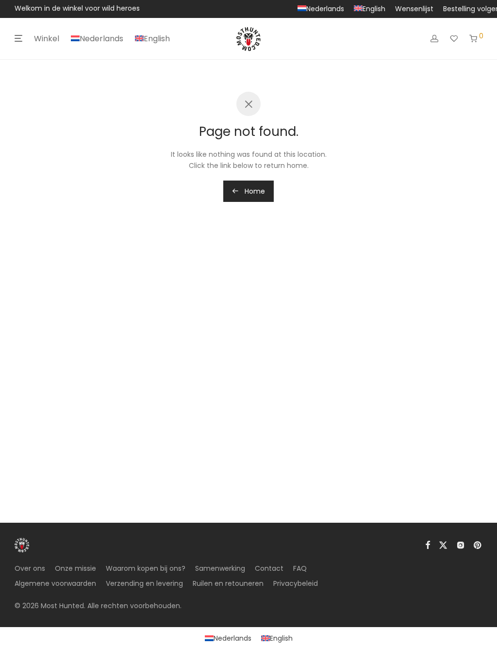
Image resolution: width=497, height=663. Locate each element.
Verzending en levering (144, 583)
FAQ (300, 568)
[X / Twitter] (443, 544)
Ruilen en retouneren (228, 583)
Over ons (30, 568)
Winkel (46, 38)
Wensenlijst (414, 8)
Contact (269, 568)
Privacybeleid (295, 583)
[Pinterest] (478, 544)
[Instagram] (460, 544)
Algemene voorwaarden (55, 583)
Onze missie (75, 568)
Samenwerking (220, 568)
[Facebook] (427, 544)
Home (254, 191)
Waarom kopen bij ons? (145, 568)
